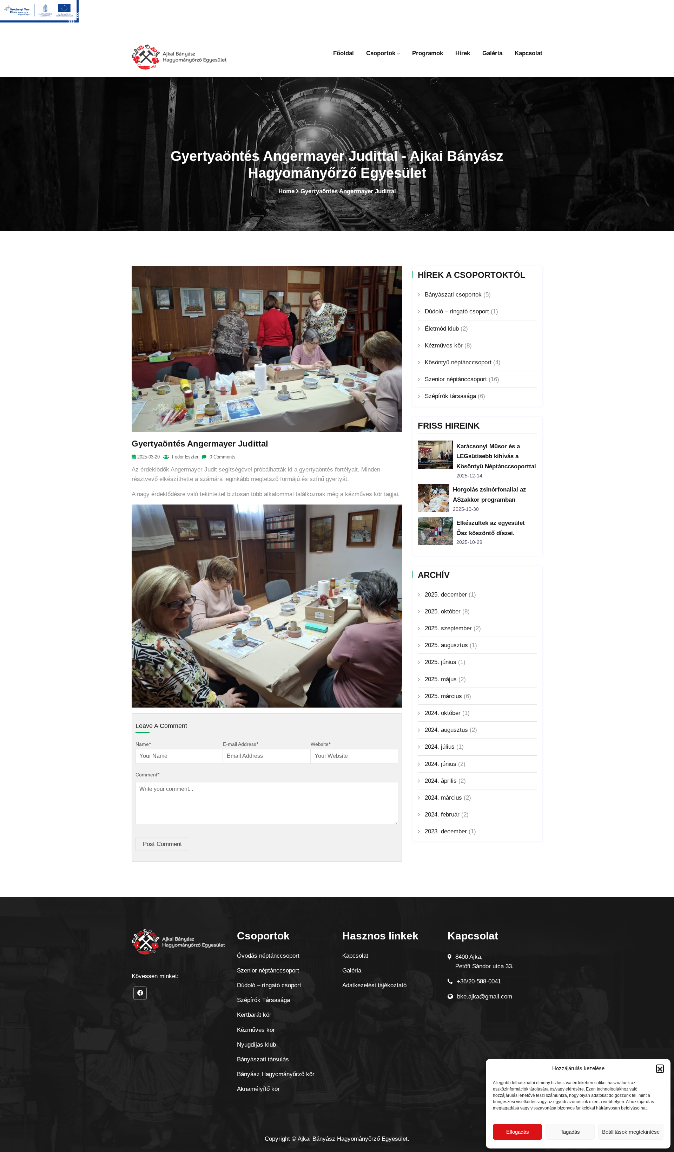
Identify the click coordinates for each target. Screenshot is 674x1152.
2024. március (443, 797)
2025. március (443, 696)
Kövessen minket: (155, 976)
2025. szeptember (448, 628)
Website (320, 744)
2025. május (441, 679)
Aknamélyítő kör (258, 1089)
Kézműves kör (444, 345)
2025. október (443, 611)
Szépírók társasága (450, 396)
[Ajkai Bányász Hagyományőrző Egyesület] (179, 60)
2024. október (443, 713)
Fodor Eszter (184, 457)
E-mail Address (240, 744)
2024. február (442, 814)
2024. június (440, 764)
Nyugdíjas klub (256, 1044)
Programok (427, 53)
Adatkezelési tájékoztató (374, 985)
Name (143, 744)
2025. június (440, 662)
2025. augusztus (446, 645)
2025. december (446, 594)
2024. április (441, 780)
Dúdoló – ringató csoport (457, 311)
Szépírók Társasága (263, 1000)
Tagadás (570, 1132)
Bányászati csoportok (453, 294)
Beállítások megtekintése (631, 1132)
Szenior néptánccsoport (456, 379)
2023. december (446, 831)
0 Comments (222, 457)
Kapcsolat (528, 53)
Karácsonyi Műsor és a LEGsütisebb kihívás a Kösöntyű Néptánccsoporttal (496, 456)
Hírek (462, 53)
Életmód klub (442, 328)
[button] (659, 1068)
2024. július (440, 746)
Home (286, 191)
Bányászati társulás (263, 1059)
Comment (147, 774)
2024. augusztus (446, 730)
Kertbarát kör (254, 1014)
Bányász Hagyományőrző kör (276, 1074)
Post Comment (162, 844)
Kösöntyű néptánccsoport (458, 362)
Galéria (492, 53)
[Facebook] (140, 993)
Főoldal (343, 53)
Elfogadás (517, 1132)
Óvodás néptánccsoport (268, 955)
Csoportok (380, 53)
